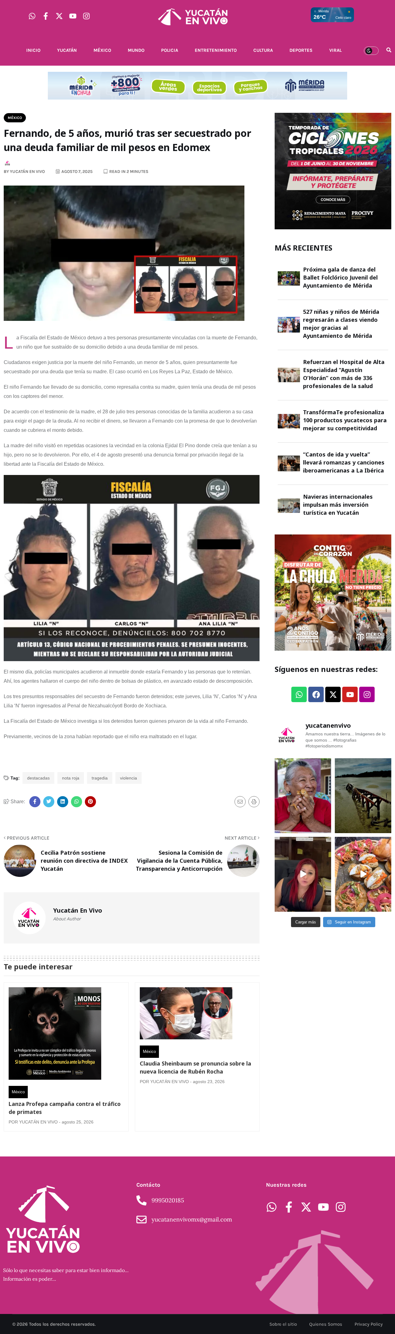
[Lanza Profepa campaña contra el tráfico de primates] (55, 1035)
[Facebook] (316, 694)
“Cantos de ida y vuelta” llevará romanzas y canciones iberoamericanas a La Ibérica (344, 462)
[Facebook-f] (45, 16)
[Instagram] (86, 16)
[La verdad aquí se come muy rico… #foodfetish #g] (363, 874)
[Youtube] (73, 16)
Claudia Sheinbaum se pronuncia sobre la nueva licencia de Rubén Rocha (195, 1067)
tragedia (100, 777)
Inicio (33, 50)
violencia (128, 777)
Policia (169, 50)
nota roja (70, 777)
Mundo (136, 50)
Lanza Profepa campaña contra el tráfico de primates (65, 1107)
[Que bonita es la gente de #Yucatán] (303, 795)
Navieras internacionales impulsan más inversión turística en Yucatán (338, 504)
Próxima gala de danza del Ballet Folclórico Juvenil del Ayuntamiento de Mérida (340, 277)
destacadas (38, 777)
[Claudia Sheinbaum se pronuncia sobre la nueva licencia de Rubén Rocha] (186, 1014)
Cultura (263, 50)
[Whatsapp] (32, 16)
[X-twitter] (59, 16)
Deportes (301, 50)
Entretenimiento (216, 50)
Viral (335, 50)
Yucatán (67, 50)
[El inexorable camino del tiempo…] (363, 795)
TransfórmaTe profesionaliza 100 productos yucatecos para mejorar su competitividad (345, 420)
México (102, 50)
